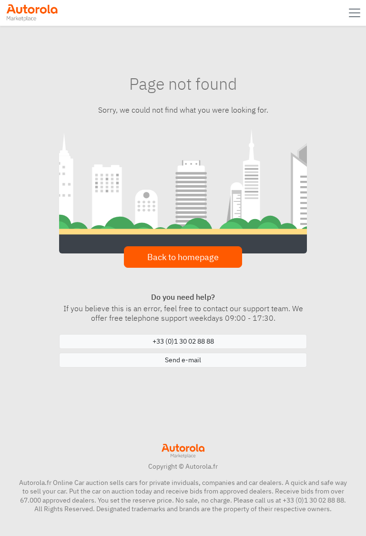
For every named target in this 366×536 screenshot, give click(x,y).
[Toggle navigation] (355, 13)
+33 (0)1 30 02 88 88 (183, 341)
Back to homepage (183, 257)
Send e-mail (183, 360)
